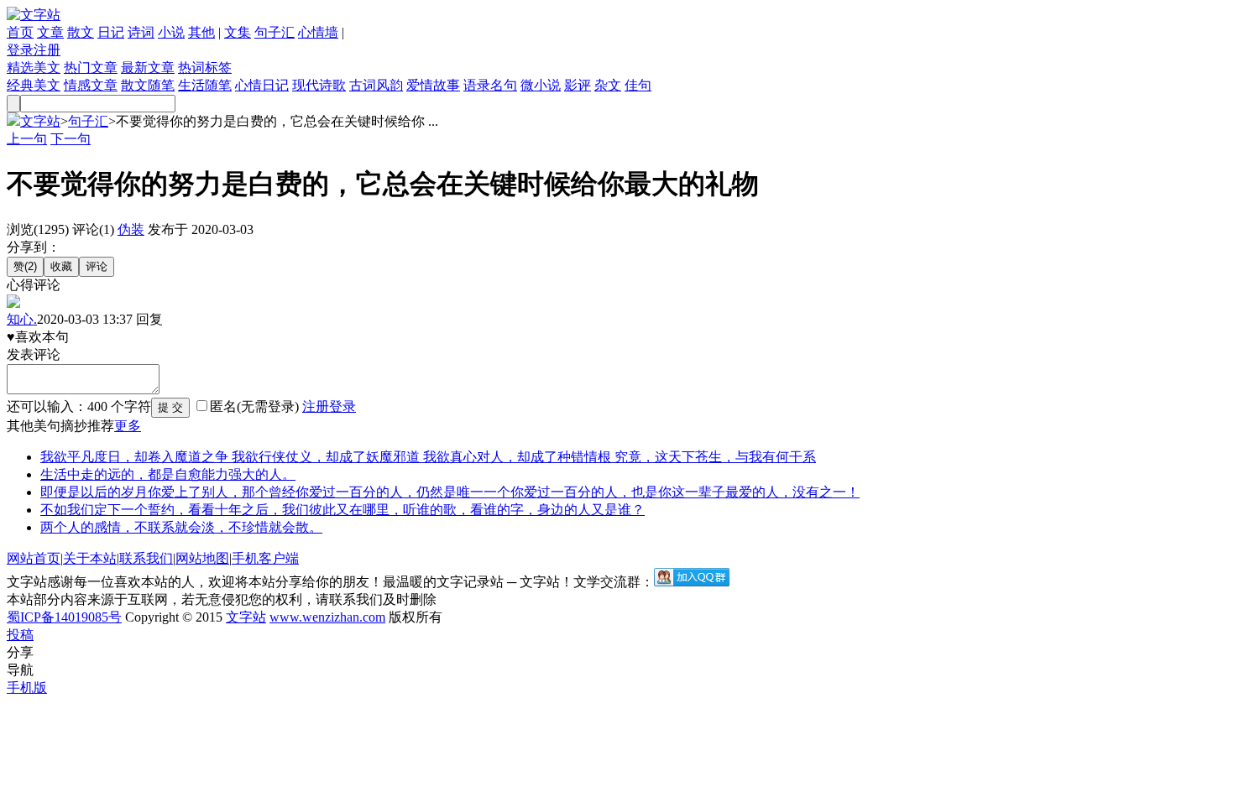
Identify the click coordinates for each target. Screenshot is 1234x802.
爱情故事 (433, 85)
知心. (22, 319)
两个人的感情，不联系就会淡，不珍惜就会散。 (181, 527)
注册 (47, 50)
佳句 (638, 85)
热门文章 (91, 67)
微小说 (540, 85)
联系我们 (146, 558)
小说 (171, 32)
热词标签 (205, 67)
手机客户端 (265, 558)
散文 (80, 32)
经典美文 (33, 85)
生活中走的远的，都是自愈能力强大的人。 (167, 474)
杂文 (607, 85)
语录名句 (490, 85)
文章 (50, 32)
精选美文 (33, 67)
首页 (20, 32)
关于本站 (90, 558)
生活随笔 (205, 85)
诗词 (141, 32)
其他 (201, 32)
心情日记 (262, 85)
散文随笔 (148, 85)
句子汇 (274, 32)
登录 (20, 50)
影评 (577, 85)
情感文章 (91, 85)
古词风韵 (376, 85)
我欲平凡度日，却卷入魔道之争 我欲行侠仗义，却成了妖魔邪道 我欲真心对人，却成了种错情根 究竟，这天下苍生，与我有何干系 (428, 457)
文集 (237, 32)
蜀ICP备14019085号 (64, 617)
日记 (110, 32)
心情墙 (318, 32)
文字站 (40, 121)
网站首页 (33, 558)
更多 (127, 426)
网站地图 (202, 558)
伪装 (131, 229)
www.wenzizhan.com (327, 617)
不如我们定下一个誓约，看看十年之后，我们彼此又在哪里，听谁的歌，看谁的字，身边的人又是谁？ (342, 510)
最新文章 (148, 67)
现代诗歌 (319, 85)
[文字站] (33, 15)
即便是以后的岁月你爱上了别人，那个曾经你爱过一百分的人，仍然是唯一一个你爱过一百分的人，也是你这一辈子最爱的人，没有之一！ (450, 492)
